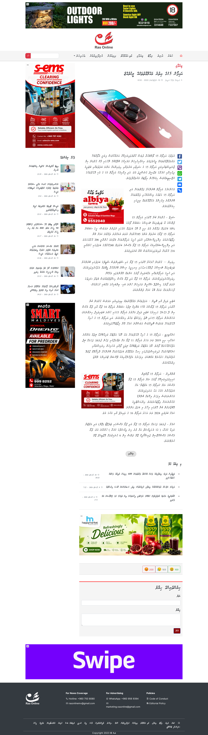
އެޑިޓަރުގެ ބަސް (70, 723)
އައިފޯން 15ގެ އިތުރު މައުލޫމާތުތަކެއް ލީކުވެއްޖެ (153, 74)
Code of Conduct (158, 698)
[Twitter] (180, 162)
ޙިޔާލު (178, 610)
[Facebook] (180, 156)
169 (174, 569)
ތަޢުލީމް (42, 723)
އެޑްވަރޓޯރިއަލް (51, 723)
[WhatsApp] (180, 173)
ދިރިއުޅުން (111, 56)
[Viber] (180, 168)
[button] (79, 56)
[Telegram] (180, 179)
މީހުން (35, 723)
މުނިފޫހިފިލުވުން (96, 56)
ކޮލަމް (116, 723)
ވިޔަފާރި (140, 56)
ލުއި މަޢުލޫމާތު (126, 56)
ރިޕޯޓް (150, 56)
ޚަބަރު (170, 56)
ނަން (178, 596)
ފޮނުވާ (177, 631)
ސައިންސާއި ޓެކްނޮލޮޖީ (173, 727)
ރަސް (114, 733)
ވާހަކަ (91, 723)
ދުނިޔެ (160, 56)
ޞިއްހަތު (109, 723)
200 (149, 569)
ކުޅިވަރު (60, 723)
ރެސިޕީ (80, 723)
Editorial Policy (157, 703)
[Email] (180, 185)
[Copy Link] (180, 190)
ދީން (85, 723)
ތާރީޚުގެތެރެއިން (100, 723)
